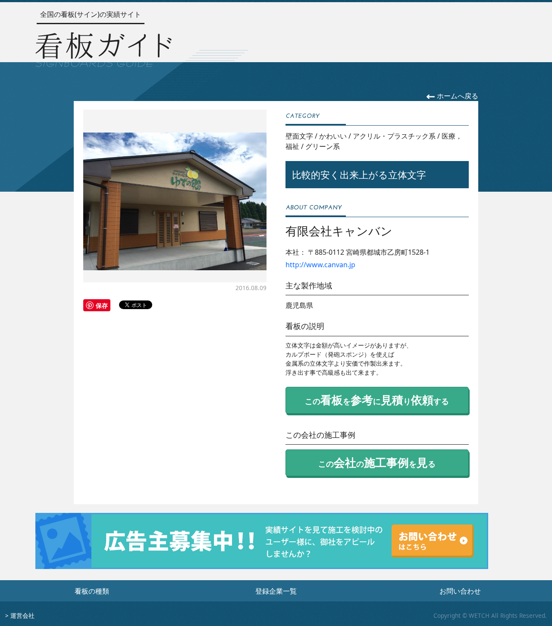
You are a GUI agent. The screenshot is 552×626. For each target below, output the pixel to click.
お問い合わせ (460, 591)
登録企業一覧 (276, 591)
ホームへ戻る (456, 96)
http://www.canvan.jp (320, 264)
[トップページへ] (103, 48)
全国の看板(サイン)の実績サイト (90, 14)
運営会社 (22, 615)
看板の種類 (92, 591)
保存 (102, 305)
